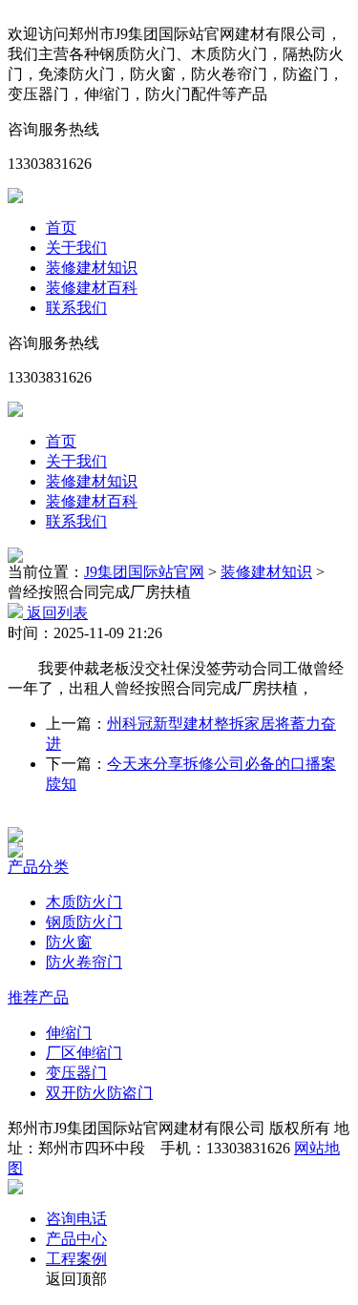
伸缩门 (69, 1033)
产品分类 (38, 867)
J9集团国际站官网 (144, 572)
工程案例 (76, 1259)
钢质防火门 (84, 922)
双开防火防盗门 (99, 1093)
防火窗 (69, 942)
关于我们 (76, 247)
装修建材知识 (91, 267)
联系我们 (76, 308)
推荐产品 (38, 997)
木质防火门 (84, 902)
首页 (61, 227)
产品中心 (76, 1239)
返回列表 (55, 613)
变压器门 (76, 1073)
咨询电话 (76, 1219)
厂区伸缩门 (84, 1053)
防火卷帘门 (84, 962)
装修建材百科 (91, 288)
